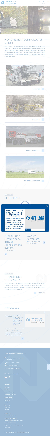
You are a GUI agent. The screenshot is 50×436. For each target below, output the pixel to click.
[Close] (47, 206)
